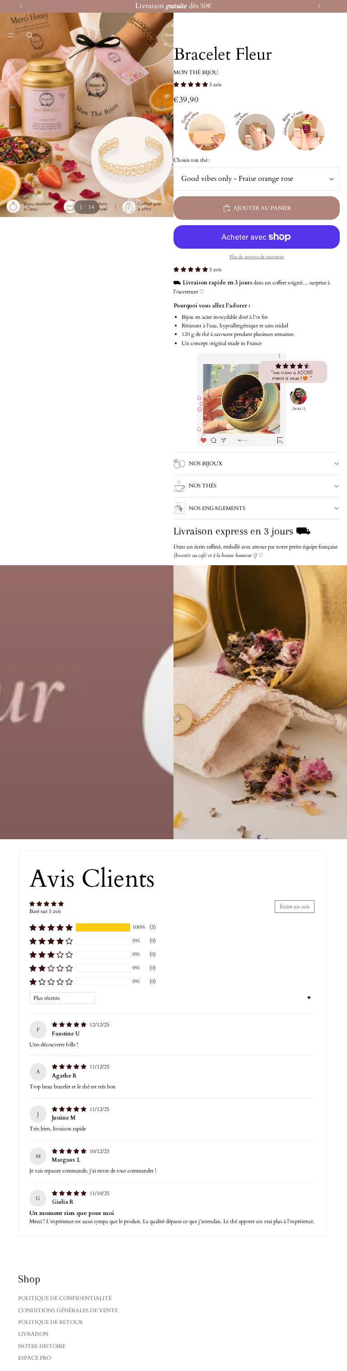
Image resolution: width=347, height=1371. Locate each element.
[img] (70, 1024)
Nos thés (202, 485)
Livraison (33, 1334)
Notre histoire (42, 1346)
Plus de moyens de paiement (257, 257)
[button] (191, 84)
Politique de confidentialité (65, 1298)
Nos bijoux (205, 463)
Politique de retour (50, 1322)
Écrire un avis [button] (294, 906)
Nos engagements (217, 508)
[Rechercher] (30, 35)
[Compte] (316, 35)
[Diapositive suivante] (164, 108)
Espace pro (34, 1358)
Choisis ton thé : (192, 160)
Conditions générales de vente (68, 1310)
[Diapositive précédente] (10, 108)
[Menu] (10, 35)
